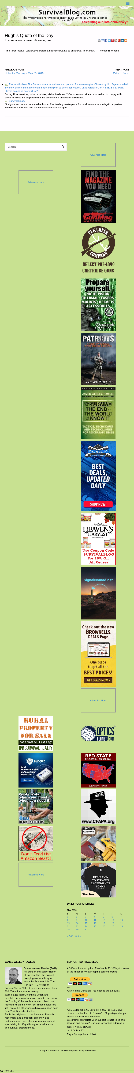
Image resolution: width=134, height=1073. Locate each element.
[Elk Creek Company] (98, 250)
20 (112, 923)
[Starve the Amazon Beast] (35, 843)
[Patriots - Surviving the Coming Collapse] (98, 359)
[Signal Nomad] (98, 593)
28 (121, 926)
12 (104, 920)
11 (95, 920)
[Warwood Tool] (98, 843)
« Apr (70, 936)
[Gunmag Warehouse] (98, 196)
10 (86, 920)
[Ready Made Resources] (98, 305)
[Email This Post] (102, 40)
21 (121, 923)
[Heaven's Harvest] (98, 539)
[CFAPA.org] (98, 806)
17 (86, 923)
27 (112, 926)
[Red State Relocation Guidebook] (98, 770)
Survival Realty (15, 101)
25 (95, 926)
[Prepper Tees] (98, 880)
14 (121, 920)
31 (86, 929)
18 (95, 923)
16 (77, 923)
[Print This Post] (99, 40)
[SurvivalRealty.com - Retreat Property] (35, 733)
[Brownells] (98, 654)
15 (68, 923)
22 (68, 926)
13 (112, 920)
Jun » (78, 936)
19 (104, 923)
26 (104, 926)
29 (68, 929)
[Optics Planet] (98, 733)
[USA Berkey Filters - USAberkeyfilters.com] (35, 806)
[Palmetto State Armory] (98, 476)
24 (86, 926)
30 (77, 929)
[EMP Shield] (35, 770)
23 (77, 926)
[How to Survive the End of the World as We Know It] (98, 413)
